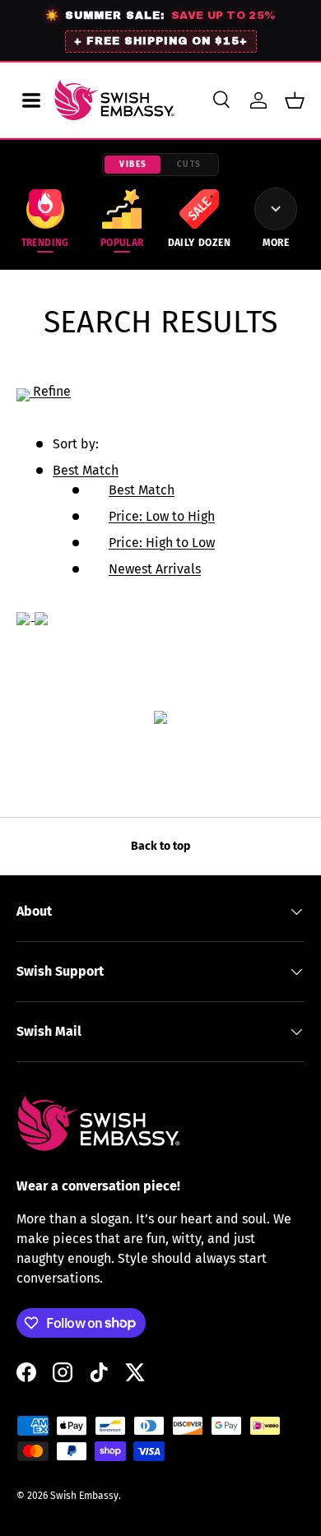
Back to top (160, 846)
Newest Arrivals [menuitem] (155, 569)
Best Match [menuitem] (141, 490)
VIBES (133, 164)
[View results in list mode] (41, 615)
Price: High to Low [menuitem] (162, 542)
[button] (295, 100)
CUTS (189, 164)
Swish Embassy (84, 1495)
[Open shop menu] (31, 100)
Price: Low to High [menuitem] (162, 516)
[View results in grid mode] (25, 615)
